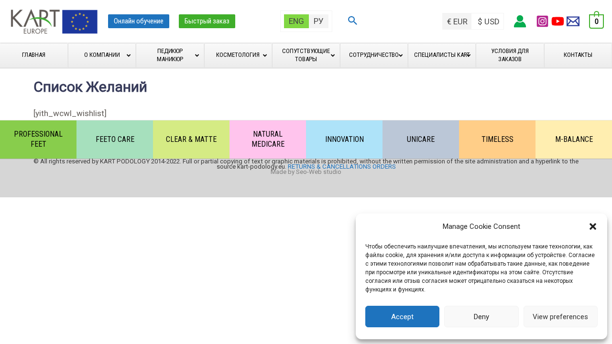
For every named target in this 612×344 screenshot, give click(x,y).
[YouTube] (557, 21)
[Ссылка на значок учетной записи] (520, 21)
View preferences (560, 316)
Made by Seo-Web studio (306, 171)
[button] (593, 226)
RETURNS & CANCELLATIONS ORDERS (342, 166)
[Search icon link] (353, 21)
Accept (402, 316)
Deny (481, 316)
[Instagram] (542, 21)
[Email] (573, 21)
